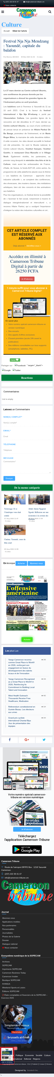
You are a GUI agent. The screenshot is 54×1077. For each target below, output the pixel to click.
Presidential (8, 1055)
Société (39, 1055)
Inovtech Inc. (32, 1070)
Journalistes (7, 933)
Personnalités (8, 929)
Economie (29, 1055)
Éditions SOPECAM (10, 991)
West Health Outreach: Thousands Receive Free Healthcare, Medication (19, 698)
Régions (36, 1059)
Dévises (49, 1064)
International (16, 1059)
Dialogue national (9, 944)
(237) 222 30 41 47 (12, 2)
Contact (42, 1064)
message (8, 458)
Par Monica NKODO (11, 57)
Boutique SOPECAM (11, 980)
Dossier (5, 940)
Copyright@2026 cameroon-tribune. (14, 1064)
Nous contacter (10, 5)
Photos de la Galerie (11, 936)
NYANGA (6, 984)
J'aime (13, 360)
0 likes (8, 521)
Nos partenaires (9, 925)
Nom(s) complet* (12, 417)
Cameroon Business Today (14, 973)
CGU (28, 1064)
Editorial (27, 1059)
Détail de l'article (20, 31)
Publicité (35, 1064)
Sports (6, 1059)
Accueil (7, 31)
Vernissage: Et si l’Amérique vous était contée (12, 512)
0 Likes (40, 57)
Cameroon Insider (10, 976)
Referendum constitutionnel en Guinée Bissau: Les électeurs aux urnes (21, 709)
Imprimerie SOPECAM (12, 969)
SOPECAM (7, 965)
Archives (6, 962)
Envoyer (9, 478)
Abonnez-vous (36, 563)
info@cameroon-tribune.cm (34, 2)
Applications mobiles (11, 922)
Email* (7, 431)
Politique (19, 1055)
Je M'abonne (27, 279)
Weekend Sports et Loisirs (13, 987)
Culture (47, 1055)
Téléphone (9, 444)
